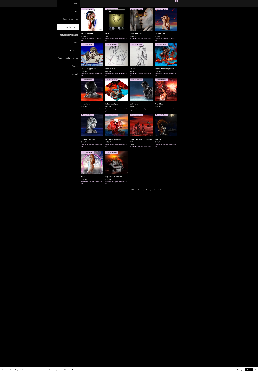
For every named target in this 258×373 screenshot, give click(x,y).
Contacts (75, 66)
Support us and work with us (68, 58)
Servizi (76, 42)
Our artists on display (70, 19)
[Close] (255, 369)
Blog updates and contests (69, 34)
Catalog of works (72, 27)
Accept (249, 370)
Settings (239, 370)
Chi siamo (74, 11)
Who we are (74, 50)
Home (76, 3)
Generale (75, 73)
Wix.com (162, 190)
